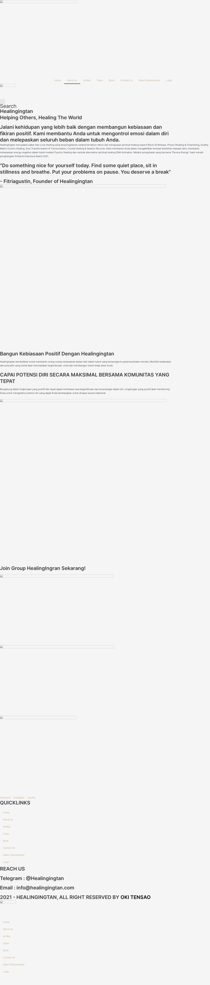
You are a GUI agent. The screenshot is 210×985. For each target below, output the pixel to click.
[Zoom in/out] (4, 977)
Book (111, 80)
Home (58, 80)
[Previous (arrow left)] (4, 982)
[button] (8, 103)
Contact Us (127, 80)
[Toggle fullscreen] (14, 977)
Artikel (87, 80)
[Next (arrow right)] (14, 982)
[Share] (24, 977)
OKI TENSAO (136, 897)
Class (100, 80)
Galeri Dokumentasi (149, 80)
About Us (72, 80)
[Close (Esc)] (34, 977)
